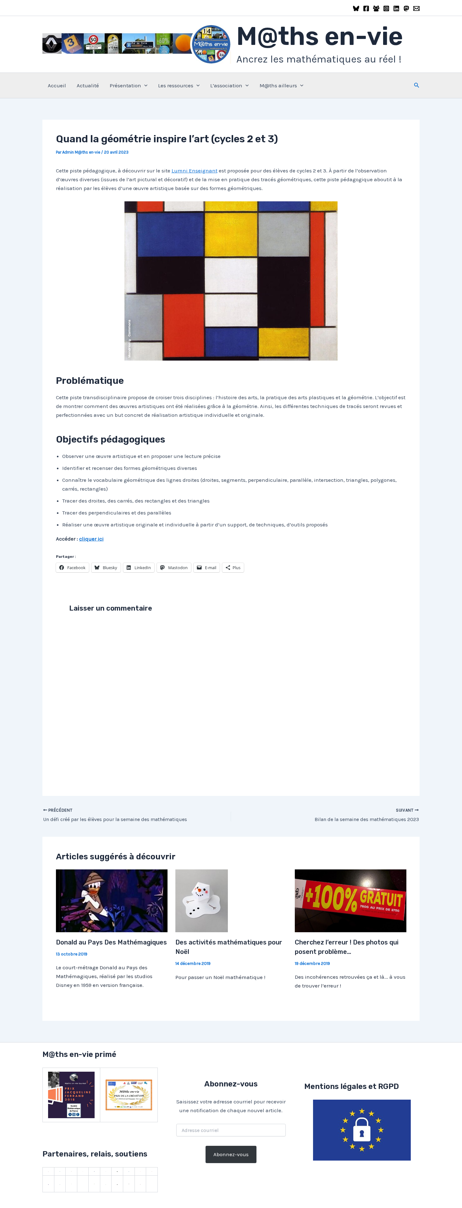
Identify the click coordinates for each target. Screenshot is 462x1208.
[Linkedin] (396, 8)
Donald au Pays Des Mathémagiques (111, 942)
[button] (144, 85)
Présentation (125, 85)
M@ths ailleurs (278, 85)
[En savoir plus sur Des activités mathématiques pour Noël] (201, 900)
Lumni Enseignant (194, 170)
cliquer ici (91, 539)
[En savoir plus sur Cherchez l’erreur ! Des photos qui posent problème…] (350, 900)
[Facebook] (366, 8)
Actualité (88, 85)
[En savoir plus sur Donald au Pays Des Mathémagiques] (112, 900)
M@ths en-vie (319, 36)
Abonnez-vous (231, 1154)
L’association (226, 85)
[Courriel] (416, 8)
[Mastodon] (406, 8)
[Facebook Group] (376, 8)
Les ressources (175, 85)
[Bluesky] (356, 8)
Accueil (57, 85)
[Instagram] (386, 8)
